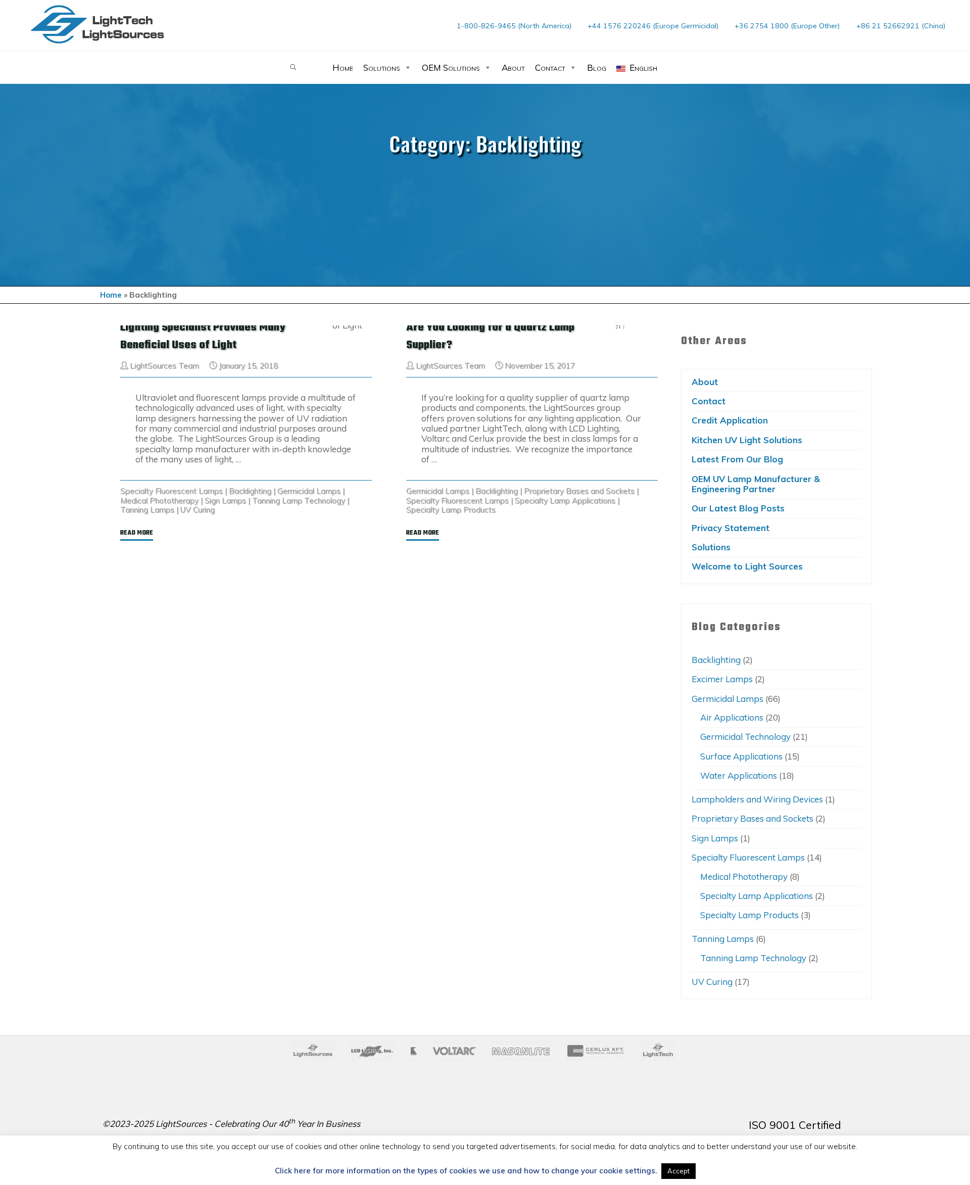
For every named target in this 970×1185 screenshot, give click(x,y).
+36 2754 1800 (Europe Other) (787, 25)
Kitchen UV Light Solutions (747, 440)
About (513, 67)
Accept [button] (678, 1171)
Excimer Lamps (722, 679)
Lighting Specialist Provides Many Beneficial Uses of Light (202, 336)
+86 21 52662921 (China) (900, 25)
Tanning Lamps (147, 509)
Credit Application (730, 420)
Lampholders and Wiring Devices (757, 799)
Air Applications (731, 717)
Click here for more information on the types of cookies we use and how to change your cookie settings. (466, 1170)
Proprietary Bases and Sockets (579, 491)
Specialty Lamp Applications (565, 500)
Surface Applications (741, 756)
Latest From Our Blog (737, 459)
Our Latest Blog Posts (738, 508)
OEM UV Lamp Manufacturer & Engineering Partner (756, 483)
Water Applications (738, 775)
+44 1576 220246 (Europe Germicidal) (653, 25)
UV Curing (197, 509)
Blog (596, 67)
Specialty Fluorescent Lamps (171, 491)
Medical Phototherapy (159, 500)
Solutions (381, 67)
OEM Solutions (451, 67)
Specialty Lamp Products (451, 509)
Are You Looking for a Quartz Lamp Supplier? (490, 336)
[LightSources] (97, 24)
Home (342, 67)
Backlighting (250, 491)
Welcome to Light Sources (747, 566)
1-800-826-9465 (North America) (514, 25)
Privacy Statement (730, 528)
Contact (550, 67)
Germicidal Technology (745, 736)
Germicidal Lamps (309, 491)
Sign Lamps (225, 500)
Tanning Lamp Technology (298, 500)
